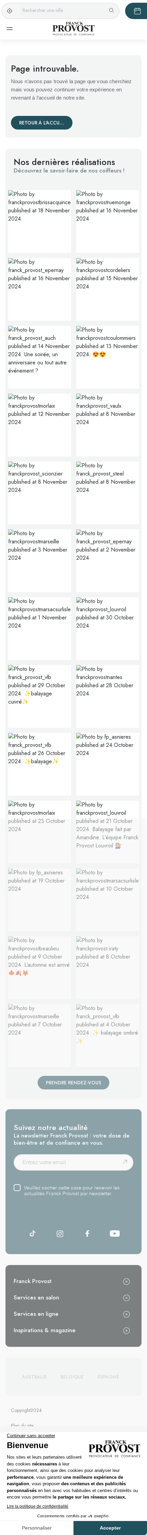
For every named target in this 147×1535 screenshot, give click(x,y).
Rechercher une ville (43, 10)
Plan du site (22, 1425)
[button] (39, 222)
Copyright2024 (26, 1410)
